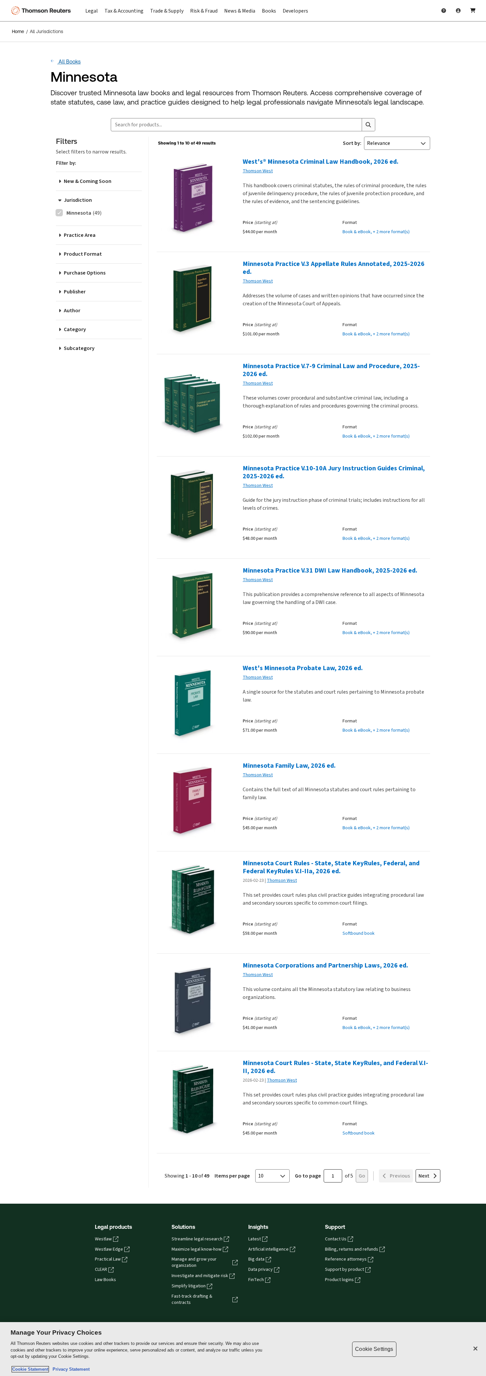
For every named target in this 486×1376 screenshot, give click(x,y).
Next (424, 1175)
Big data (256, 1259)
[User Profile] (458, 10)
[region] (243, 1349)
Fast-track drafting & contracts (192, 1299)
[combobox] (236, 124)
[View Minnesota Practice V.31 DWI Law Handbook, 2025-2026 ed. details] (191, 606)
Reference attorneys (346, 1259)
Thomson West (258, 171)
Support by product (344, 1269)
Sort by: (352, 143)
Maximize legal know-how (197, 1249)
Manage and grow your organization (194, 1262)
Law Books (105, 1280)
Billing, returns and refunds (351, 1249)
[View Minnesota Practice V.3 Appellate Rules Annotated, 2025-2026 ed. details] (191, 299)
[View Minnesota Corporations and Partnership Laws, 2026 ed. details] (191, 1001)
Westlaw (103, 1239)
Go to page (308, 1175)
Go (362, 1175)
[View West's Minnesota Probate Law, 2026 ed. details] (191, 704)
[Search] (368, 124)
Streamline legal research (197, 1239)
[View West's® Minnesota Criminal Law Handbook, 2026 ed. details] (191, 197)
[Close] (475, 1348)
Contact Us (335, 1239)
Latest (254, 1239)
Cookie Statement (30, 1369)
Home (18, 31)
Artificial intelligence (268, 1249)
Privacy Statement (70, 1369)
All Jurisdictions (46, 31)
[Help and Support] (443, 10)
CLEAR (101, 1269)
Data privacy (260, 1269)
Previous (400, 1175)
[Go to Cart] (472, 10)
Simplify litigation (189, 1286)
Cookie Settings (374, 1349)
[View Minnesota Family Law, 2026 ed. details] (191, 801)
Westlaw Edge (109, 1249)
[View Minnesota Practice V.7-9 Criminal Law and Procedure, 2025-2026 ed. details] (191, 402)
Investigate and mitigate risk (200, 1276)
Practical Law (108, 1259)
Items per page (232, 1175)
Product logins (339, 1280)
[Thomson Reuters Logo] (42, 10)
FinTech (256, 1280)
